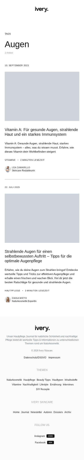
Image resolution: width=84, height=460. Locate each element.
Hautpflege (12, 290)
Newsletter (36, 412)
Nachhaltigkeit (30, 384)
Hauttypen (57, 380)
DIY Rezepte (43, 389)
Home (16, 412)
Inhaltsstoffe (71, 380)
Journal (25, 412)
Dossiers (58, 412)
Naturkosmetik (14, 380)
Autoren (48, 412)
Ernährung (55, 384)
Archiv (67, 412)
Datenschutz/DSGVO (35, 357)
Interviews (68, 384)
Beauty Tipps (44, 380)
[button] (6, 9)
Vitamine (10, 160)
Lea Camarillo (21, 167)
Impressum (54, 357)
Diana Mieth (19, 298)
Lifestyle (44, 384)
